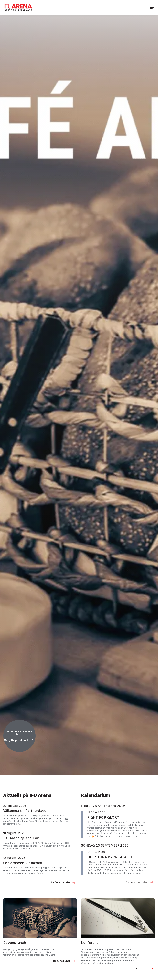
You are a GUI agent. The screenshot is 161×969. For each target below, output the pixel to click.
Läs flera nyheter (60, 882)
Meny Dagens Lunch (16, 740)
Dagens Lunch (62, 961)
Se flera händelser (137, 882)
